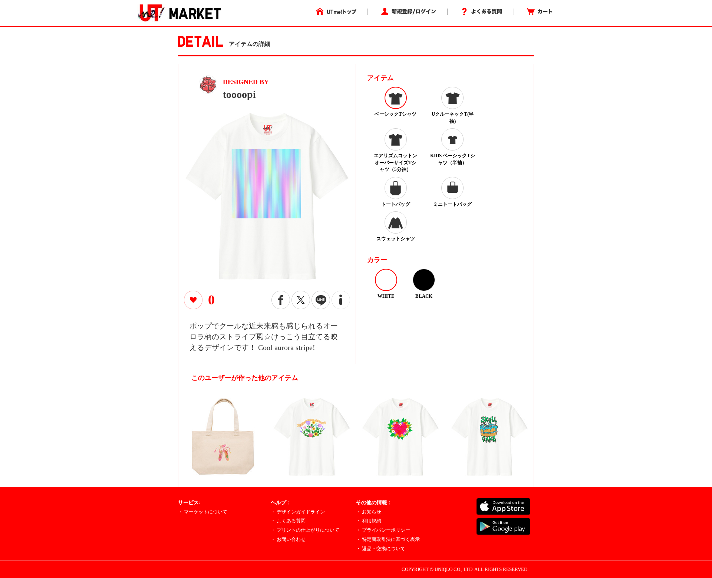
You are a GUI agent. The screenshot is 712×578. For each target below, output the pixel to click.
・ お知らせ (368, 512)
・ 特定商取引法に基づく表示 (388, 539)
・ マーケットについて (202, 512)
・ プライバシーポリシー (383, 530)
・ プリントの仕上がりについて (305, 530)
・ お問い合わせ (288, 539)
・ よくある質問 (288, 520)
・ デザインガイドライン (298, 512)
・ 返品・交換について (380, 548)
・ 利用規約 (368, 520)
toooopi (239, 94)
